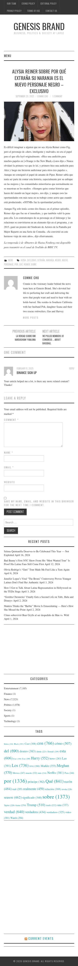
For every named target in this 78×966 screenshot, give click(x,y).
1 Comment (57, 96)
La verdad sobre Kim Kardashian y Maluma (25, 337)
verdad (14, 811)
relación (53, 789)
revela (67, 789)
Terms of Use (33, 11)
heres (55, 758)
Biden (8, 744)
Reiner (27, 264)
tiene (20, 805)
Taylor (9, 805)
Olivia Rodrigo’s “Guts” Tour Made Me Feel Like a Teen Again (36, 569)
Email (9, 467)
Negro (58, 260)
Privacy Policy (14, 11)
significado (32, 797)
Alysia (23, 260)
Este (17, 758)
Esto (26, 758)
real (17, 789)
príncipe (36, 781)
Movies (19, 773)
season (13, 797)
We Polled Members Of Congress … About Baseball (53, 339)
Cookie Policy (28, 3)
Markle (48, 766)
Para (69, 773)
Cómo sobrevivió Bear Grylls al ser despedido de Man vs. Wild (36, 615)
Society (8, 710)
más (42, 773)
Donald (53, 751)
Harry (40, 758)
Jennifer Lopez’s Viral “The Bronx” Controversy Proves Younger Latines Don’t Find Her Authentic (37, 580)
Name (8, 452)
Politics (8, 704)
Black (19, 743)
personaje (8, 264)
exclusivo (31, 260)
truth (51, 805)
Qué (21, 264)
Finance (8, 693)
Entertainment (11, 688)
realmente (33, 788)
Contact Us (51, 11)
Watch (16, 818)
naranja (50, 260)
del (11, 750)
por (16, 264)
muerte (31, 772)
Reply (71, 368)
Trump (36, 804)
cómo (63, 743)
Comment (11, 420)
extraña (41, 260)
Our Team (11, 3)
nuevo (65, 260)
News (10, 260)
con (45, 743)
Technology (10, 721)
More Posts (30, 317)
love (34, 766)
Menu (7, 55)
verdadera (35, 812)
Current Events (41, 938)
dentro (28, 751)
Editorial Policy (48, 3)
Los (20, 765)
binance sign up (27, 372)
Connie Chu (42, 96)
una (62, 805)
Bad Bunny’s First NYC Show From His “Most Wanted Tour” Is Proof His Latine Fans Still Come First (37, 562)
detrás (41, 751)
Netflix (55, 773)
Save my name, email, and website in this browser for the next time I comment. (39, 503)
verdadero (55, 812)
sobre (33, 264)
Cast (30, 743)
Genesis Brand (39, 26)
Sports (7, 715)
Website (9, 482)
